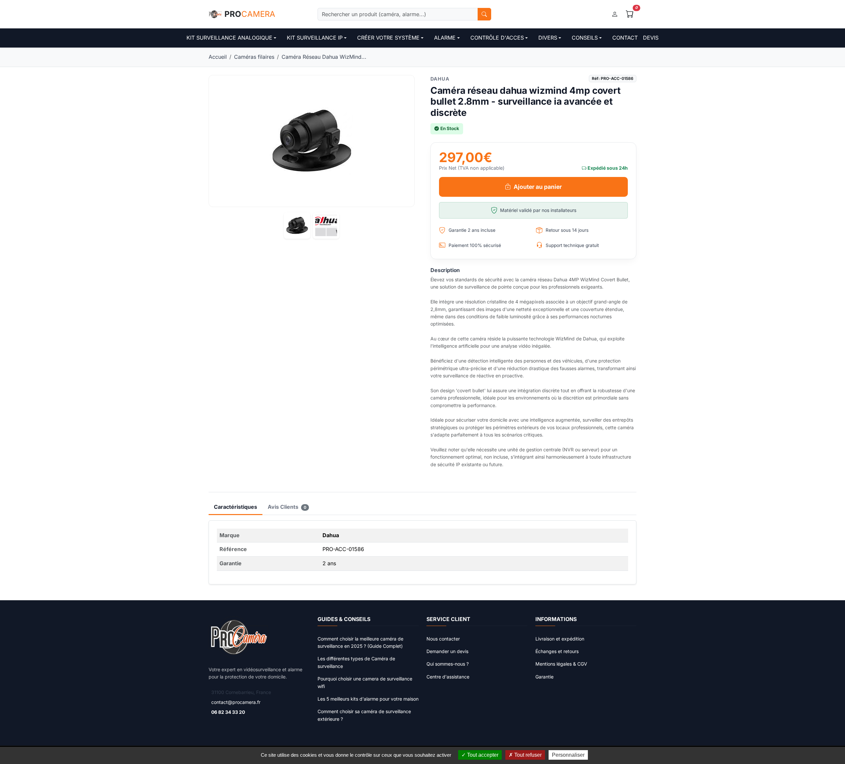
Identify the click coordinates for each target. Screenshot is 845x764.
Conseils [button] (585, 37)
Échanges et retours (557, 651)
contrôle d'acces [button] (497, 37)
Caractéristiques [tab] (235, 507)
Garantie (544, 676)
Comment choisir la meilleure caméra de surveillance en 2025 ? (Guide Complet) (360, 642)
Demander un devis (447, 651)
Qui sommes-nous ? (447, 664)
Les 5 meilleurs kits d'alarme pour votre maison (368, 699)
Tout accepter (482, 755)
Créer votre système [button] (388, 37)
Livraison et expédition (559, 639)
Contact (625, 37)
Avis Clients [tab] (287, 507)
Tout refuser (527, 755)
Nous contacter (443, 639)
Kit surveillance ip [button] (315, 37)
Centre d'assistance (447, 676)
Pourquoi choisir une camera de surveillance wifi (365, 682)
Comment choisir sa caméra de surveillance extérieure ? (364, 715)
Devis (651, 37)
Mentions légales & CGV (561, 664)
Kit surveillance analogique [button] (229, 37)
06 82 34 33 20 (228, 712)
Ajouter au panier (538, 186)
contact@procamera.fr (235, 702)
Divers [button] (547, 37)
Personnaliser (568, 755)
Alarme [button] (445, 37)
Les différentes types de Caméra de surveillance (356, 662)
